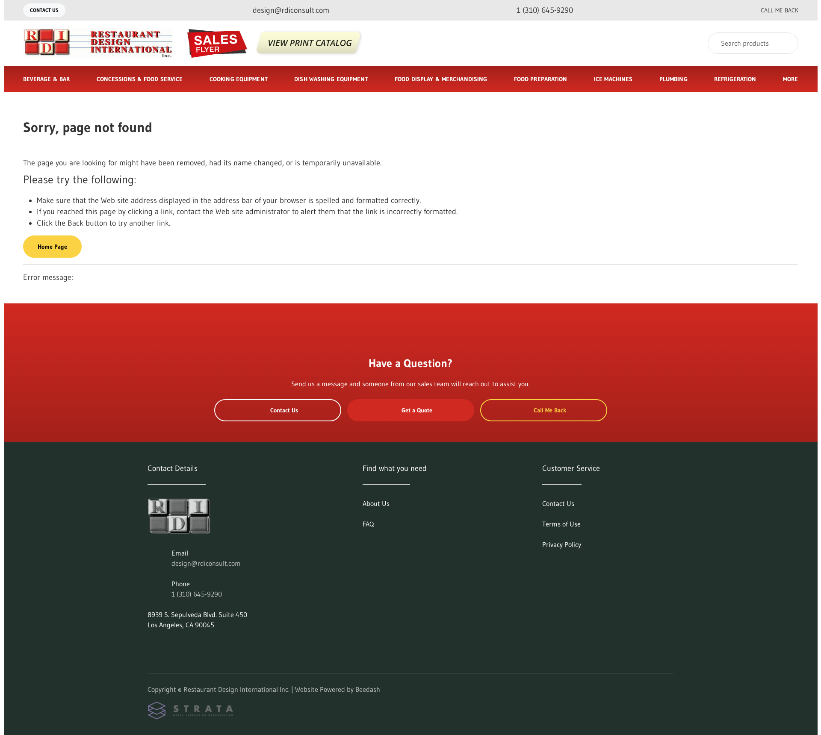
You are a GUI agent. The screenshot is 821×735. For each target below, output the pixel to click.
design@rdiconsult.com (206, 563)
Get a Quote (417, 410)
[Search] (786, 43)
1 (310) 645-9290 (196, 594)
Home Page (52, 246)
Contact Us (44, 10)
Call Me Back (779, 10)
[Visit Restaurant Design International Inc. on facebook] (169, 645)
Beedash (367, 689)
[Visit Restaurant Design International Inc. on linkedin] (151, 645)
